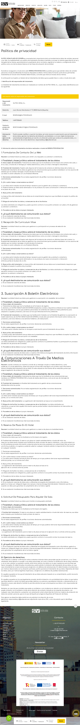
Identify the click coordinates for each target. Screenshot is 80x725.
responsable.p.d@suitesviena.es (19, 599)
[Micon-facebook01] (54, 638)
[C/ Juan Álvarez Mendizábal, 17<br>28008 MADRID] (58, 633)
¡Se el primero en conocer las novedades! (40, 648)
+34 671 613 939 (58, 629)
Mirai (19, 714)
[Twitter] (60, 638)
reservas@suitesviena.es (59, 630)
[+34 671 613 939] (59, 1)
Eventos (34, 5)
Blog (50, 5)
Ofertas (59, 5)
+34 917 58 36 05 (59, 623)
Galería (45, 5)
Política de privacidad (44, 710)
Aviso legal (32, 710)
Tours (54, 5)
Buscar (48, 44)
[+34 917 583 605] (56, 1)
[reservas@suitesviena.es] (54, 1)
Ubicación (39, 5)
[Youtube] (63, 638)
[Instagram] (57, 638)
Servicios (28, 5)
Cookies (54, 710)
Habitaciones (21, 5)
